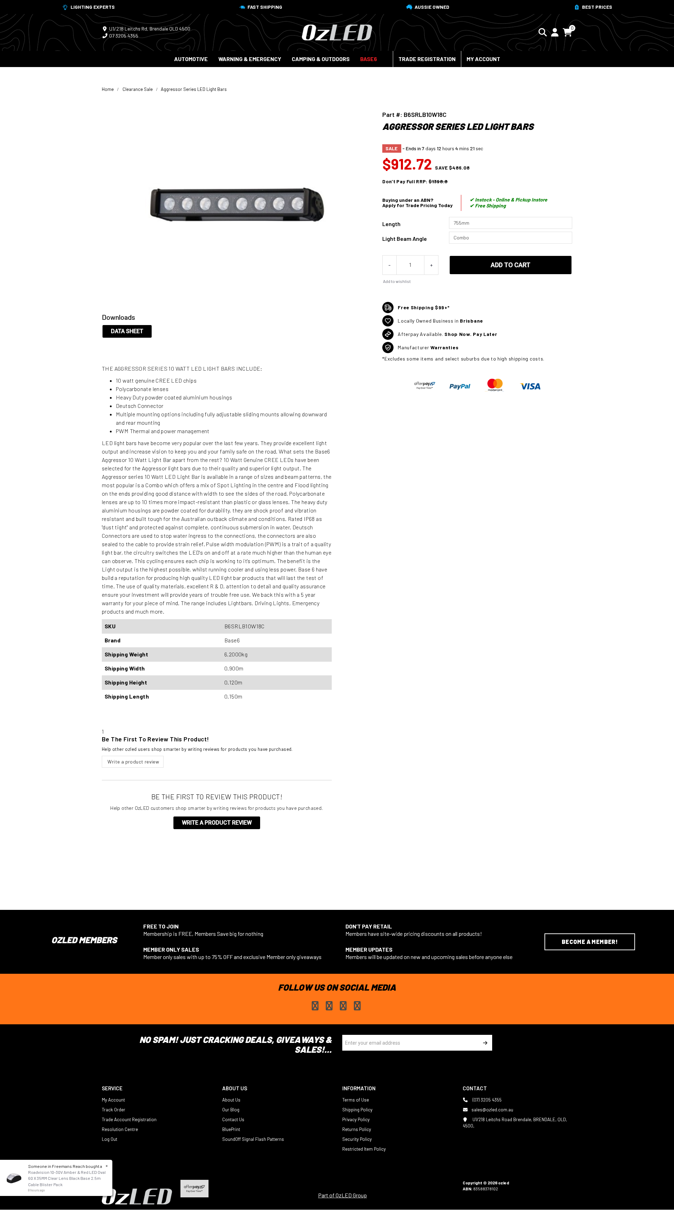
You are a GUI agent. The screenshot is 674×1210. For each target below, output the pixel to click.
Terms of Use (355, 1100)
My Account (483, 58)
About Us (231, 1100)
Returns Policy (356, 1129)
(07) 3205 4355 (486, 1100)
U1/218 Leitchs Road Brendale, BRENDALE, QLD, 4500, (515, 1123)
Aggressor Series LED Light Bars (194, 89)
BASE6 (368, 58)
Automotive (191, 58)
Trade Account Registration (129, 1119)
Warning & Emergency (249, 58)
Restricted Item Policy (364, 1149)
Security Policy (357, 1139)
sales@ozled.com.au (492, 1109)
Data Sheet (127, 331)
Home (108, 89)
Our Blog (230, 1109)
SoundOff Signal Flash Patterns (253, 1139)
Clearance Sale (138, 89)
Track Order (113, 1109)
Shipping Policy (357, 1109)
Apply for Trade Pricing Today (417, 205)
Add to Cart (510, 265)
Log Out (109, 1139)
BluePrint (231, 1129)
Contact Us (233, 1119)
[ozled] (337, 31)
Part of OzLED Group (342, 1195)
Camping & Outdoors (321, 58)
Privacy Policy (356, 1119)
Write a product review (132, 762)
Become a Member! (590, 941)
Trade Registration (427, 58)
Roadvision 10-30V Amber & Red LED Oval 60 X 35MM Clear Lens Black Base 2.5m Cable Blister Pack (67, 1178)
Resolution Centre (120, 1129)
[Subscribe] (484, 1043)
